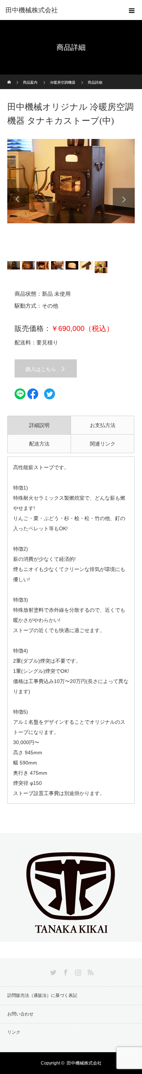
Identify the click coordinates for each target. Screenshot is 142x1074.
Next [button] (124, 199)
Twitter (52, 971)
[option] (71, 181)
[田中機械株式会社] (71, 936)
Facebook (64, 971)
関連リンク (102, 444)
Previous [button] (18, 199)
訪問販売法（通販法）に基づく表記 (42, 995)
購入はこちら (40, 369)
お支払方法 (102, 425)
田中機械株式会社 (31, 10)
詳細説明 (39, 425)
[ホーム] (9, 77)
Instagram (77, 971)
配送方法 (39, 444)
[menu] (132, 10)
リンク (13, 1032)
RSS (89, 971)
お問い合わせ (20, 1014)
